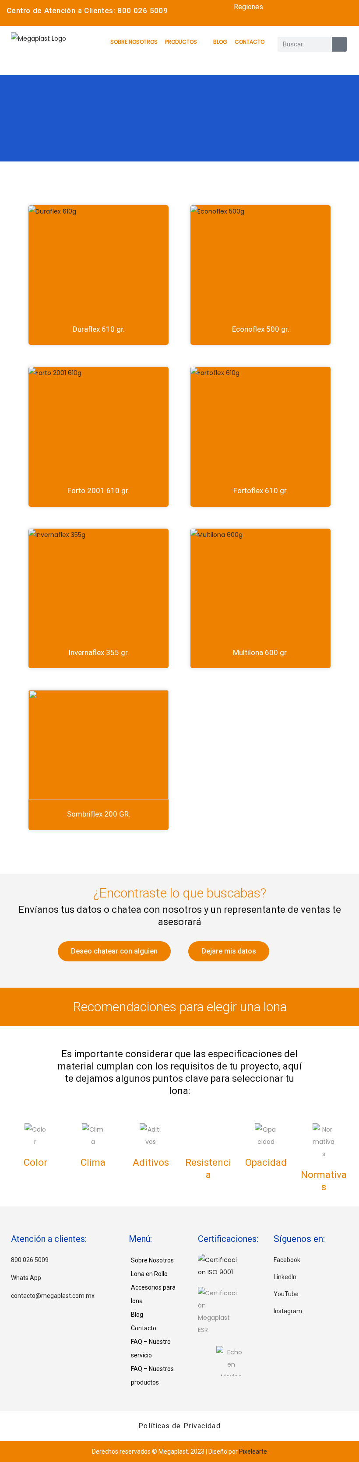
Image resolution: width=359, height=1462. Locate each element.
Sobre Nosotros (134, 42)
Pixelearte (253, 1451)
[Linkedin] (341, 11)
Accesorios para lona (153, 1294)
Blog (220, 42)
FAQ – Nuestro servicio (151, 1348)
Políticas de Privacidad (179, 1426)
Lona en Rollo (149, 1273)
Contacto (249, 42)
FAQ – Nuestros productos (152, 1375)
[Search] (339, 44)
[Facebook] (318, 11)
